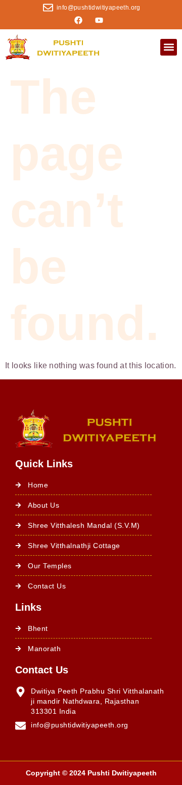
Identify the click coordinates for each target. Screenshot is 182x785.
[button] (168, 47)
